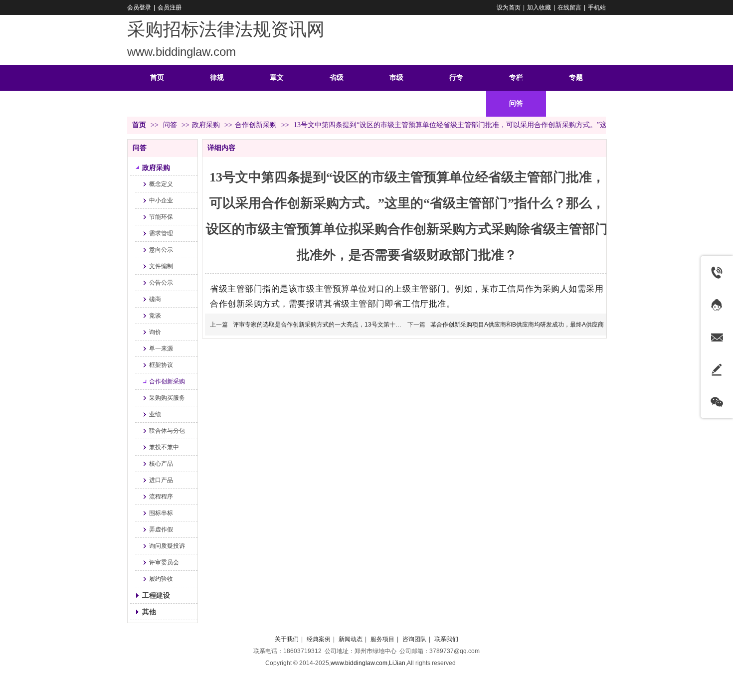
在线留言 (569, 7)
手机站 (597, 7)
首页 (139, 125)
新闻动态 (351, 639)
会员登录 (139, 7)
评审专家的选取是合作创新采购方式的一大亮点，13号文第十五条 (320, 324)
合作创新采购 (256, 125)
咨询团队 (414, 639)
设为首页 (509, 7)
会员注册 (170, 7)
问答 (171, 125)
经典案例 (319, 639)
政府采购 (206, 125)
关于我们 (287, 639)
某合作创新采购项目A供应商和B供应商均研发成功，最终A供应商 (517, 324)
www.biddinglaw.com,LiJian (368, 663)
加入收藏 (539, 7)
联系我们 (446, 639)
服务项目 (382, 639)
